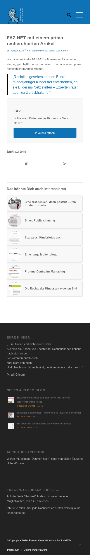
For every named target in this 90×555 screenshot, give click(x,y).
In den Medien (36, 50)
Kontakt (30, 496)
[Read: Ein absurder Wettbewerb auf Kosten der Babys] (11, 426)
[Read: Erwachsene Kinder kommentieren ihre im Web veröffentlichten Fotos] (11, 400)
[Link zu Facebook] (80, 545)
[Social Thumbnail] (37, 15)
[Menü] (77, 15)
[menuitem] (67, 15)
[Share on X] (26, 163)
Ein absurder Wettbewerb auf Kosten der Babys (44, 423)
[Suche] (67, 15)
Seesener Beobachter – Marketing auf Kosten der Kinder (49, 412)
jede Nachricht (41, 508)
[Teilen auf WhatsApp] (64, 163)
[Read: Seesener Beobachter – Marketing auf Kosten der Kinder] (11, 415)
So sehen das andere (56, 50)
